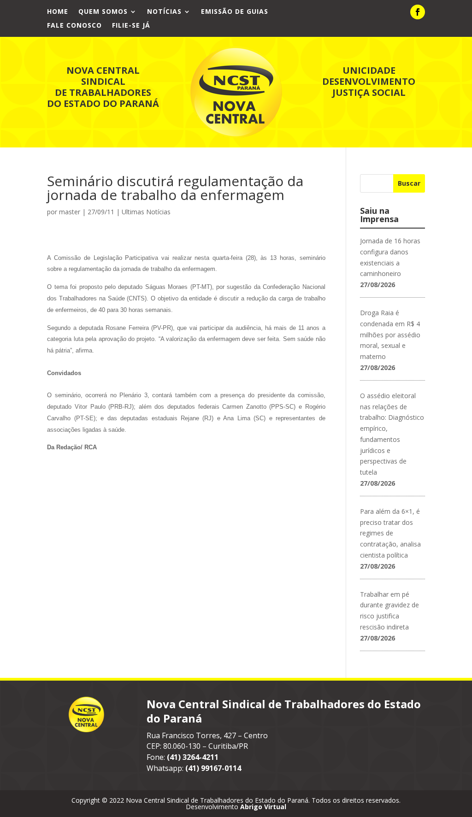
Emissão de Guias (234, 12)
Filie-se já (131, 25)
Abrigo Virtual (263, 806)
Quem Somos (103, 12)
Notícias (164, 12)
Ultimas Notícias (146, 211)
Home (57, 12)
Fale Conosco (74, 25)
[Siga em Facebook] (417, 12)
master (69, 211)
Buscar (409, 183)
